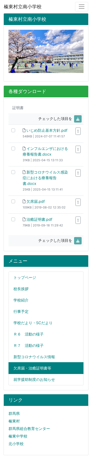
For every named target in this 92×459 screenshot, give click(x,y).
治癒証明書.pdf (39, 219)
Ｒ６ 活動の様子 (28, 334)
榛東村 (14, 421)
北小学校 (16, 443)
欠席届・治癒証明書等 (32, 368)
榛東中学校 (17, 436)
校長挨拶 (21, 288)
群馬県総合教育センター (29, 428)
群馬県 (14, 413)
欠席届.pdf (35, 201)
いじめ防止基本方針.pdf (46, 130)
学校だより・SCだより (35, 322)
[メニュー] (81, 6)
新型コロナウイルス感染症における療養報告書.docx (45, 178)
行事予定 (21, 311)
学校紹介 (21, 300)
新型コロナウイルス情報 (34, 356)
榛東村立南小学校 (23, 6)
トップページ (24, 277)
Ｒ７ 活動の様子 (28, 345)
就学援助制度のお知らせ (34, 379)
